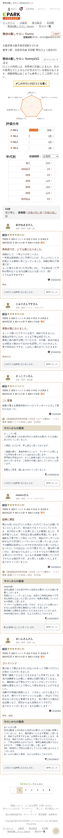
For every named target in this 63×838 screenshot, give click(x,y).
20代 (28, 175)
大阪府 (23, 22)
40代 (28, 187)
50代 (28, 193)
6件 (48, 199)
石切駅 (50, 22)
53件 (48, 163)
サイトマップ (30, 814)
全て (28, 163)
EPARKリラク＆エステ (11, 16)
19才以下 (25, 169)
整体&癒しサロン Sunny (21, 26)
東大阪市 (37, 22)
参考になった (52, 292)
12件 (48, 181)
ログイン (42, 9)
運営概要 (42, 814)
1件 (48, 169)
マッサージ (9, 22)
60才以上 (25, 199)
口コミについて (51, 59)
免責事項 (52, 814)
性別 (13, 9)
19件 (48, 187)
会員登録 (30, 9)
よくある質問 (31, 805)
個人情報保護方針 (13, 814)
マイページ (55, 9)
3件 (48, 175)
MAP (57, 34)
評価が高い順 (35, 212)
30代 (28, 181)
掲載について (16, 805)
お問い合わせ (45, 805)
